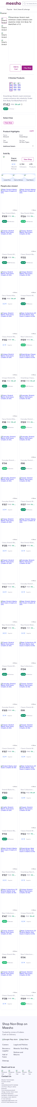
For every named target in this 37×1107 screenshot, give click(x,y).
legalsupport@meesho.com (9, 1100)
